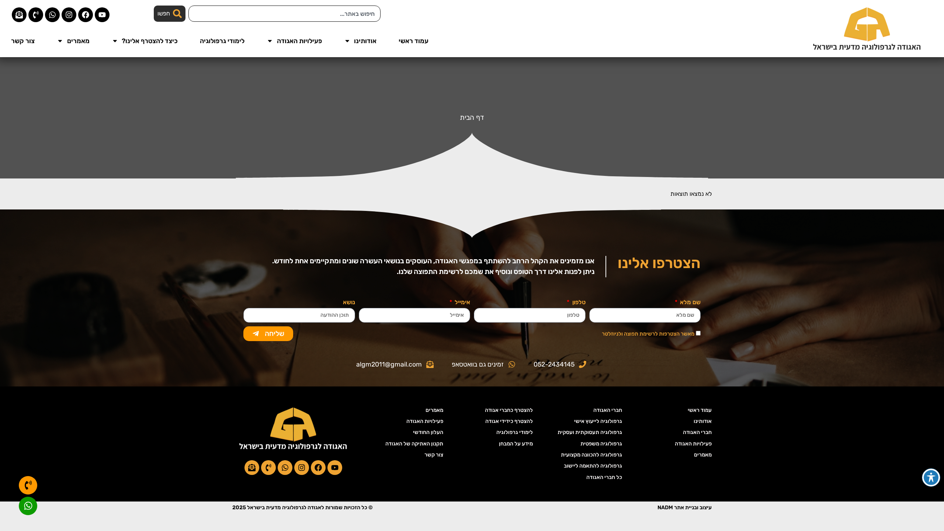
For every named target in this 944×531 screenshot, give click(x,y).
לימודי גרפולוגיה (222, 41)
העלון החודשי (428, 432)
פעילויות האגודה (299, 41)
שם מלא (689, 302)
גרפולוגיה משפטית (601, 444)
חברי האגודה (697, 432)
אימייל (461, 302)
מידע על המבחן (516, 444)
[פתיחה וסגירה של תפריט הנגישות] (931, 477)
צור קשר (23, 41)
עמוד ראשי (413, 41)
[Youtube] (102, 14)
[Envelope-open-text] (19, 14)
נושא (349, 302)
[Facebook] (85, 14)
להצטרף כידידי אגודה (509, 421)
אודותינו (365, 41)
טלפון (578, 302)
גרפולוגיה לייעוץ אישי (598, 421)
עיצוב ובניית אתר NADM (684, 507)
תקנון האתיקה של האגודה (414, 444)
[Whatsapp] (52, 14)
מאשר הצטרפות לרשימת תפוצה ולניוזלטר (648, 334)
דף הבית (472, 117)
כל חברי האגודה (604, 477)
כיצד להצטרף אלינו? (150, 41)
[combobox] (284, 14)
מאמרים (78, 41)
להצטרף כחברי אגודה (509, 410)
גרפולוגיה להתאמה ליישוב (593, 466)
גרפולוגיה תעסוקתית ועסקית (590, 432)
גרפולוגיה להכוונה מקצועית (591, 455)
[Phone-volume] (35, 14)
